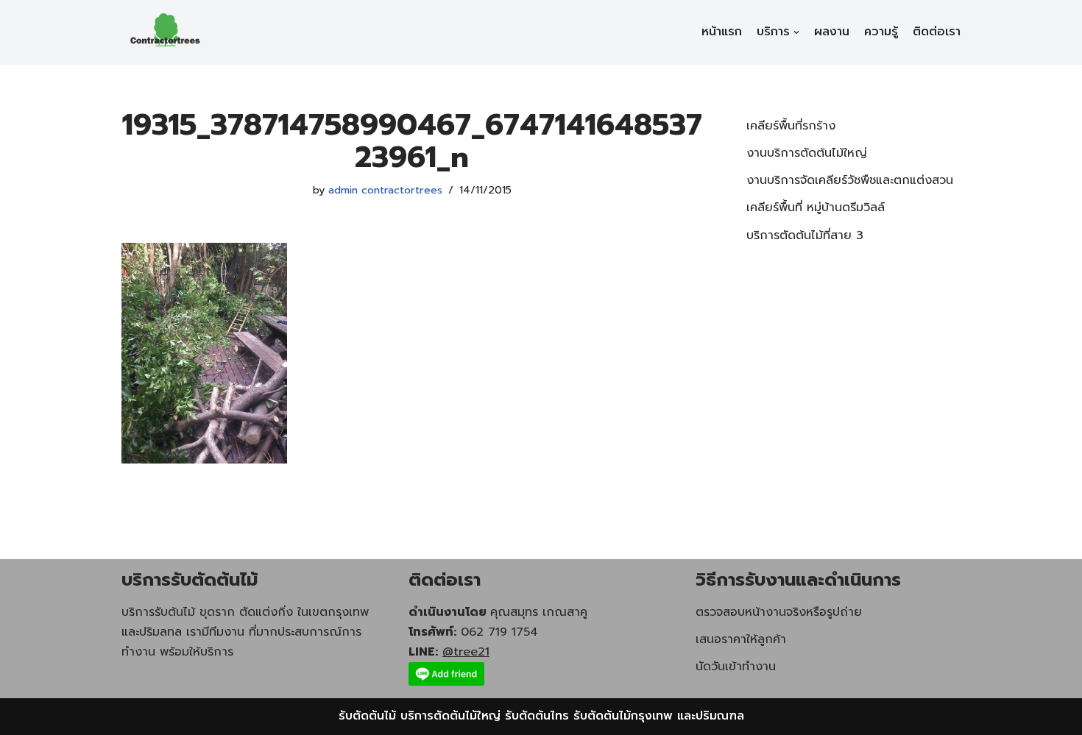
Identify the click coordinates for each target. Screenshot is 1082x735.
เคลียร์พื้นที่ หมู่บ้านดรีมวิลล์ (815, 207)
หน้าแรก (721, 31)
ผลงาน (831, 31)
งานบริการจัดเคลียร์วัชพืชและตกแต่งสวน (849, 180)
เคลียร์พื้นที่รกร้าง (790, 126)
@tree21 (465, 652)
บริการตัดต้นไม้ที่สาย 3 (804, 235)
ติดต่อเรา (937, 31)
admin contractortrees (385, 190)
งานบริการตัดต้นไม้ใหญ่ (806, 153)
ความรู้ (881, 31)
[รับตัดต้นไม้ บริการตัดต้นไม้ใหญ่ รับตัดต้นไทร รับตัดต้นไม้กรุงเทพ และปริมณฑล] (165, 32)
